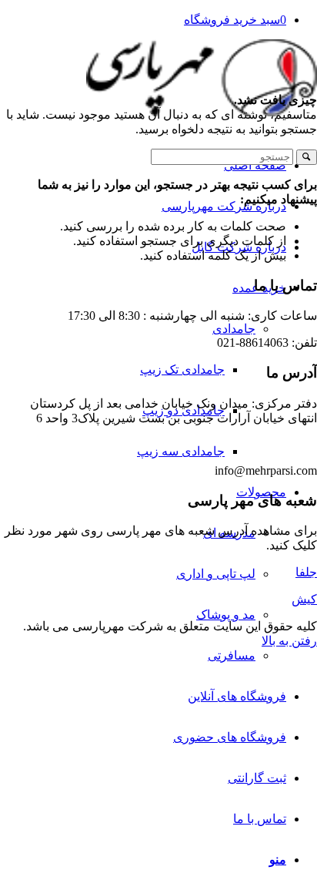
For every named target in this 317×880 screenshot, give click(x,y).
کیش (304, 599)
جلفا (306, 572)
